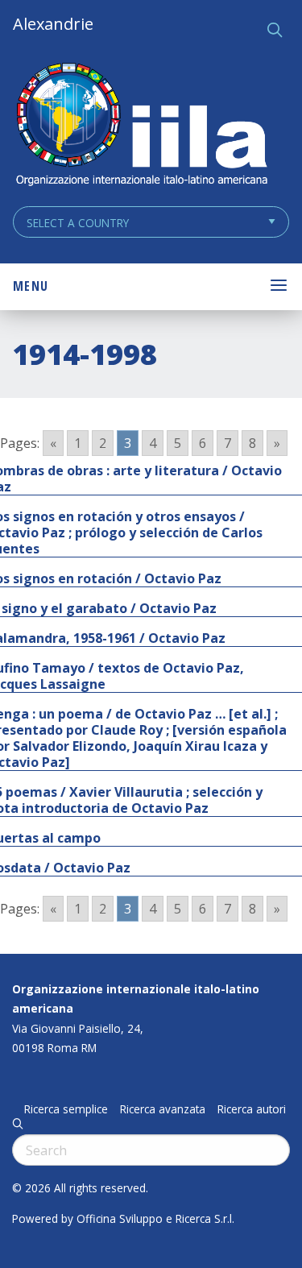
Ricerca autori (251, 1109)
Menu (30, 286)
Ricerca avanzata (162, 1109)
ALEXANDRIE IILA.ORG (141, 126)
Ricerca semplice (66, 1109)
